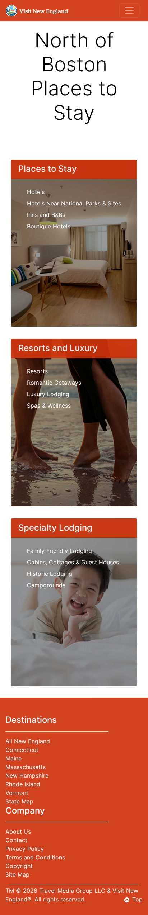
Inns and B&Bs (46, 214)
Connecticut (21, 749)
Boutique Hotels (48, 226)
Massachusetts (25, 767)
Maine (13, 758)
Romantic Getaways (54, 382)
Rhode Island (22, 784)
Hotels (36, 191)
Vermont (16, 792)
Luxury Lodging (48, 394)
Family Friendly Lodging (59, 550)
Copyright (19, 865)
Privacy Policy (24, 848)
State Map (19, 801)
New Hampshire (26, 775)
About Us (18, 831)
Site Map (17, 874)
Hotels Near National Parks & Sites (74, 203)
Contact (16, 840)
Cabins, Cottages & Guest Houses (73, 562)
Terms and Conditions (35, 857)
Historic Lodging (49, 573)
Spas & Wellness (49, 405)
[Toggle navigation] (129, 10)
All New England (27, 741)
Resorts (37, 371)
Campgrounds (46, 585)
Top (137, 899)
